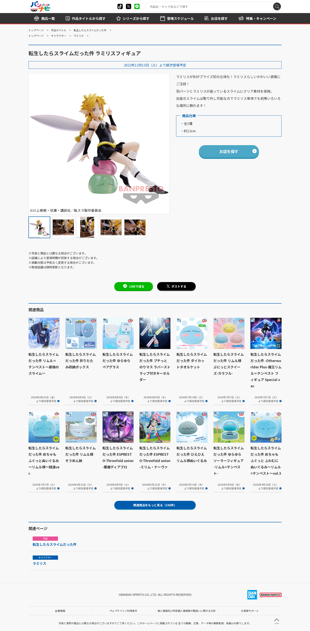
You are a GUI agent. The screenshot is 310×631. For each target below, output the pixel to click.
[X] (120, 6)
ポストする (178, 286)
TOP (277, 623)
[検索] (277, 6)
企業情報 (60, 610)
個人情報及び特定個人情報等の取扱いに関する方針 (187, 610)
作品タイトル (58, 30)
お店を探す (228, 151)
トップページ (36, 30)
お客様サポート (250, 610)
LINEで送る (136, 286)
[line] (137, 6)
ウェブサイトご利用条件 (123, 610)
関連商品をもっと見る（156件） (155, 505)
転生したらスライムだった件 (90, 30)
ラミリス (79, 35)
